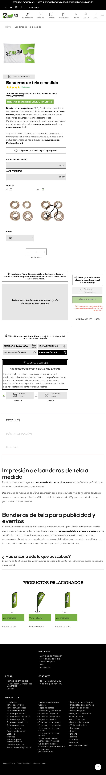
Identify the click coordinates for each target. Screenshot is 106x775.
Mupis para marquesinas (19, 748)
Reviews (12, 447)
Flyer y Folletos (14, 728)
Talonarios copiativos (49, 702)
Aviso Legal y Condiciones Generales (19, 685)
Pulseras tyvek (77, 711)
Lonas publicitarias (79, 722)
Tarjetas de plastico (16, 720)
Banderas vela (62, 627)
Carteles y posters (16, 745)
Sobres (42, 705)
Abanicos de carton (16, 731)
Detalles (13, 420)
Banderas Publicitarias (72, 561)
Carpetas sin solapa (48, 738)
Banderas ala (9, 627)
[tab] (53, 420)
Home (8, 27)
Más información (19, 434)
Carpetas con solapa (49, 741)
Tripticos (11, 737)
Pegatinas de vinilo (48, 720)
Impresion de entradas (81, 702)
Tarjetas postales (15, 725)
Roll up (73, 737)
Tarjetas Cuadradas (16, 708)
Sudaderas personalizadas (46, 751)
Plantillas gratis (47, 662)
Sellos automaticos (48, 744)
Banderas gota (36, 627)
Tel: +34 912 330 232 (50, 681)
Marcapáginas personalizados (14, 741)
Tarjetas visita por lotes (18, 717)
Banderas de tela (79, 746)
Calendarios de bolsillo (50, 725)
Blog (42, 665)
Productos (12, 702)
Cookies (10, 689)
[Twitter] (10, 7)
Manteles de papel (79, 708)
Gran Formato (77, 720)
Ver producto (9, 618)
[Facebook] (4, 7)
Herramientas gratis (50, 659)
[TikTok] (20, 7)
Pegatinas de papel (48, 714)
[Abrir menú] (102, 15)
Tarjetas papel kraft (16, 714)
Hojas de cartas (46, 708)
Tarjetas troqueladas (17, 722)
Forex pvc (75, 728)
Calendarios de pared (49, 722)
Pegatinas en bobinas (49, 717)
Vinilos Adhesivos (78, 725)
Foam (73, 731)
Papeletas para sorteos (82, 705)
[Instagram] (15, 7)
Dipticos (11, 734)
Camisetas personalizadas (52, 747)
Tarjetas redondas (16, 711)
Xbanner (74, 740)
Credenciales (77, 717)
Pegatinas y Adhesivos (50, 711)
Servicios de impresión (51, 656)
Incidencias (45, 668)
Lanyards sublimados (80, 714)
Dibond (73, 734)
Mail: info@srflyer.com (51, 684)
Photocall (75, 743)
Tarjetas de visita (15, 705)
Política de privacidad (17, 681)
